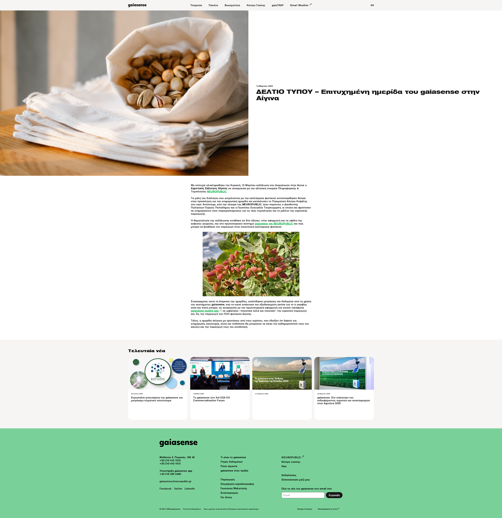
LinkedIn (189, 488)
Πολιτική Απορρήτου (192, 509)
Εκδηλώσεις (288, 475)
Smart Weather (299, 5)
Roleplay (308, 509)
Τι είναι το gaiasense (233, 457)
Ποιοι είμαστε (229, 466)
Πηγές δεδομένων (232, 461)
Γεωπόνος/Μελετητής (234, 488)
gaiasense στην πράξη (234, 470)
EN (372, 5)
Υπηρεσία (196, 5)
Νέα (284, 466)
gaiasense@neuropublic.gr (175, 481)
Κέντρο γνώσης (290, 461)
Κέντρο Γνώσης (256, 5)
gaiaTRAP (278, 5)
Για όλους (226, 497)
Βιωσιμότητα (232, 5)
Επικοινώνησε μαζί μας (295, 479)
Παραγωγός (228, 479)
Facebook (165, 488)
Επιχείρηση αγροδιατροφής (237, 483)
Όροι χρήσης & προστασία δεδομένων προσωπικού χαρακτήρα (231, 509)
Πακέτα (213, 5)
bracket (335, 509)
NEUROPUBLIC (291, 457)
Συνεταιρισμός (229, 492)
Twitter (178, 488)
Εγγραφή (334, 495)
